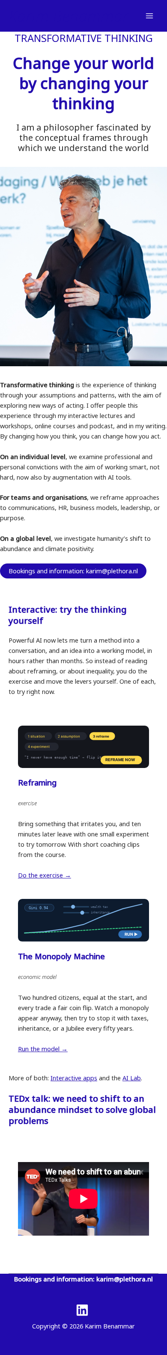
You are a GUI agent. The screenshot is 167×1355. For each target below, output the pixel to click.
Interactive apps (74, 1077)
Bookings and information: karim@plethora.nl (73, 570)
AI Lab (131, 1077)
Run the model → (43, 1048)
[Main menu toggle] (149, 16)
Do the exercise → (44, 875)
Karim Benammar (68, 16)
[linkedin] (83, 1310)
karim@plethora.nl (124, 1279)
